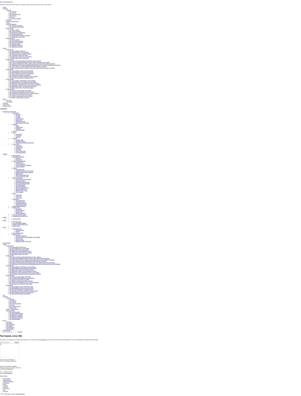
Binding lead (19, 120)
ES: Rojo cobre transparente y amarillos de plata (21, 289)
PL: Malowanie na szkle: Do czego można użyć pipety (22, 271)
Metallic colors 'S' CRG (21, 190)
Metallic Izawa (19, 173)
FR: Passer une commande (16, 316)
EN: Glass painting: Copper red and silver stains (21, 286)
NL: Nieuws (9, 323)
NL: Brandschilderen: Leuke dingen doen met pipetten (22, 268)
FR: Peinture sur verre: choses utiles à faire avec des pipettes (24, 272)
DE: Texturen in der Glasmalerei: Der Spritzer (20, 283)
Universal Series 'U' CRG (22, 176)
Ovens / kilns (16, 144)
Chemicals (18, 128)
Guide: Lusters (10, 255)
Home (4, 384)
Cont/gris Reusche (20, 164)
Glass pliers (18, 135)
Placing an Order (10, 310)
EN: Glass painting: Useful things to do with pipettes (22, 267)
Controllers (18, 148)
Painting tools (19, 212)
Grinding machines (20, 141)
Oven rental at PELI (21, 152)
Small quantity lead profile (22, 123)
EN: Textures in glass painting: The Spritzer (20, 276)
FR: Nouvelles (9, 329)
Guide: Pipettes (10, 265)
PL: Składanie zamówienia (16, 317)
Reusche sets (19, 159)
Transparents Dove (20, 180)
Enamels (15, 168)
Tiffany (5, 217)
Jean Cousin (19, 197)
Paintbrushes (19, 209)
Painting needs (16, 207)
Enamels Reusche (20, 169)
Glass (4, 227)
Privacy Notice (3, 376)
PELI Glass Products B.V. (6, 2)
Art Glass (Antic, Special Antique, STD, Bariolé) (28, 237)
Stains (14, 193)
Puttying (15, 131)
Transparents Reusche (21, 204)
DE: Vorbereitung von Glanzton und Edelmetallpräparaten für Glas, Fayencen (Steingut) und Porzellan (34, 264)
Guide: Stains (9, 285)
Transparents (16, 199)
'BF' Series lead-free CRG (22, 188)
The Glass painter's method (19, 214)
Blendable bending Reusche (23, 182)
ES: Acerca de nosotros (15, 303)
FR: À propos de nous (14, 306)
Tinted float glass (20, 230)
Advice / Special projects (12, 309)
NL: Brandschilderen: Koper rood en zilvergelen (21, 288)
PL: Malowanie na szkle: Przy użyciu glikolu (20, 252)
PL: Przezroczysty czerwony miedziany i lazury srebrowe (23, 291)
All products (6, 383)
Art (4, 295)
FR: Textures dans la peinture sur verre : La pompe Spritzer (24, 282)
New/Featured (6, 243)
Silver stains (19, 195)
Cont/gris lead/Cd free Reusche (23, 165)
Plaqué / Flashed (20, 240)
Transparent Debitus (21, 186)
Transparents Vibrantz (21, 203)
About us (5, 296)
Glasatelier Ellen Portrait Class (20, 216)
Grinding (15, 138)
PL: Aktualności (10, 327)
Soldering (15, 124)
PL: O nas (11, 305)
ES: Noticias (9, 326)
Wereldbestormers (20, 394)
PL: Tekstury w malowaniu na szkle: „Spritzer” (21, 281)
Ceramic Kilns (19, 147)
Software (18, 137)
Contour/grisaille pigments (19, 161)
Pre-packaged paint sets (18, 156)
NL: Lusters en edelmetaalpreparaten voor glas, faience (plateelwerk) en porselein (29, 258)
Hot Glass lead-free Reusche (23, 183)
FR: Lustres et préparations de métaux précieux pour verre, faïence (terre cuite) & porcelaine (32, 262)
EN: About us (12, 300)
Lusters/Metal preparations (19, 206)
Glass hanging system (18, 233)
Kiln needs (18, 149)
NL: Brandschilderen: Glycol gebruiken (19, 248)
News (4, 320)
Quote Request (7, 380)
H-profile (18, 114)
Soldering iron (19, 127)
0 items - (7, 106)
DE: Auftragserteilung (14, 319)
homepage (43, 339)
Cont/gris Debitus (20, 166)
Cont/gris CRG (19, 162)
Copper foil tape (17, 219)
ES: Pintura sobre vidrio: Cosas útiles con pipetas (21, 269)
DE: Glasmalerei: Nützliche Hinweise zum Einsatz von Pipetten (25, 274)
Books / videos (16, 226)
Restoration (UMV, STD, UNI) (23, 241)
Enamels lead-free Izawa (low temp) (25, 171)
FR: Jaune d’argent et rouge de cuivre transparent (21, 292)
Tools (14, 132)
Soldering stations (20, 130)
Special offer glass (17, 228)
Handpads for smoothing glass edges (25, 142)
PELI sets (18, 158)
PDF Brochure (6, 330)
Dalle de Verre (19, 238)
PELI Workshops (17, 221)
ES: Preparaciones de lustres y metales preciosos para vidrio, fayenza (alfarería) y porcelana (31, 259)
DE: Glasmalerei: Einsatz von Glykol (18, 254)
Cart (4, 390)
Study (4, 220)
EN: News (9, 322)
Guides (5, 244)
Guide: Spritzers (10, 275)
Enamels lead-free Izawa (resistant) (24, 172)
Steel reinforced (19, 118)
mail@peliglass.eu (7, 373)
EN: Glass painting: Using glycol (17, 247)
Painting (5, 154)
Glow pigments (19, 192)
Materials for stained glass (9, 111)
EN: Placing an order (14, 312)
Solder (17, 125)
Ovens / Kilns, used (20, 151)
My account (6, 388)
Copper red (18, 196)
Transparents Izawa (20, 202)
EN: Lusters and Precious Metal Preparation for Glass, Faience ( (25, 257)
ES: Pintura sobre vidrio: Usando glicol (19, 250)
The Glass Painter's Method (19, 223)
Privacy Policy (6, 378)
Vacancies (11, 299)
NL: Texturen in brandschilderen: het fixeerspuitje (21, 278)
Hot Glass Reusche (20, 185)
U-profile (18, 117)
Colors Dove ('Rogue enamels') (23, 179)
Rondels (18, 231)
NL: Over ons (12, 302)
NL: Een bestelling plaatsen (16, 313)
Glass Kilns (18, 145)
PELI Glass (8, 394)
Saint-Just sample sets (21, 236)
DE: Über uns (12, 307)
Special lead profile (20, 121)
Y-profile (18, 116)
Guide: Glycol (9, 245)
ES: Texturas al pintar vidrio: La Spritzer (19, 279)
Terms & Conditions (8, 381)
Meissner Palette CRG (21, 189)
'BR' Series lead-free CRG (22, 175)
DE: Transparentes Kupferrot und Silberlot (19, 293)
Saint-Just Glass (16, 234)
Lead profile (16, 113)
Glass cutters (19, 134)
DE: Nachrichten (10, 324)
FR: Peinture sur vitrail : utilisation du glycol (20, 251)
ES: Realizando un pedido (15, 315)
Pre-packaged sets (20, 210)
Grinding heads (19, 140)
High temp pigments (18, 178)
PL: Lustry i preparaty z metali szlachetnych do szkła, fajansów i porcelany (27, 261)
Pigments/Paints (16, 155)
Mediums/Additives (20, 213)
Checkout (5, 391)
